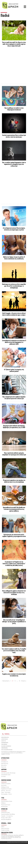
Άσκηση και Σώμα (5, 812)
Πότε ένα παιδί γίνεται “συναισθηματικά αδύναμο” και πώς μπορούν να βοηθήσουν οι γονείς (14, 621)
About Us (3, 740)
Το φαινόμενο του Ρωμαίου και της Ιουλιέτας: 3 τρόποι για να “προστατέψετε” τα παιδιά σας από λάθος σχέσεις (14, 563)
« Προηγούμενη (5, 681)
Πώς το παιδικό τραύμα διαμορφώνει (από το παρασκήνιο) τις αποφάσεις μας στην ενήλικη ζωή (14, 164)
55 (19, 681)
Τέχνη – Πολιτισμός (5, 792)
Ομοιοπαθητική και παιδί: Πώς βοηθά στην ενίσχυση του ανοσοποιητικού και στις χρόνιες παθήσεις (14, 509)
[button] (25, 7)
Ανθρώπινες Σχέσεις (6, 783)
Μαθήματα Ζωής (5, 787)
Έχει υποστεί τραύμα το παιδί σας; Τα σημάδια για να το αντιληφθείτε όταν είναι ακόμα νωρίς (14, 650)
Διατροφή (3, 769)
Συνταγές (3, 776)
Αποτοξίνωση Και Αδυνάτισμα (8, 773)
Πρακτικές (3, 767)
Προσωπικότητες (5, 828)
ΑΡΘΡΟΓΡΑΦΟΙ (4, 739)
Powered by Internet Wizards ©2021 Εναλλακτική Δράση (17, 842)
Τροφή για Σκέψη (5, 830)
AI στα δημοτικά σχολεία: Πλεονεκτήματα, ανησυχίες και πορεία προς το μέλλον (14, 229)
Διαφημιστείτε (4, 742)
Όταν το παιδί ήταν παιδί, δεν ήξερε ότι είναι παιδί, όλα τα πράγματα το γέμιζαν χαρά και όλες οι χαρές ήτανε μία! (14, 44)
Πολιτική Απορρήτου (6, 746)
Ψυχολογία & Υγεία (5, 804)
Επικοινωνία (4, 748)
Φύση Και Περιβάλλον (6, 819)
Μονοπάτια (4, 765)
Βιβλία (2, 826)
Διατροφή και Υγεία (5, 774)
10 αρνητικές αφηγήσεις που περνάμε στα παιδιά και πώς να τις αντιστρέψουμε (14, 481)
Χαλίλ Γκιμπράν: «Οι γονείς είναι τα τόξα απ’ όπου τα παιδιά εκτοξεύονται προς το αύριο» (14, 314)
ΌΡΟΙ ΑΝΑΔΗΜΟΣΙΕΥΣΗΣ (6, 749)
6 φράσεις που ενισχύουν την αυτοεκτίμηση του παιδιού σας (14, 675)
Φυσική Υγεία (4, 806)
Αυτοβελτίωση (5, 758)
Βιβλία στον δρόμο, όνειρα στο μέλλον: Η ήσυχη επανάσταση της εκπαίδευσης (14, 258)
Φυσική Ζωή (4, 809)
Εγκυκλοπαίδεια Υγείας (6, 801)
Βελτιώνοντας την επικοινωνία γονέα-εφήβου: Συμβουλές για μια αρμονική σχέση (14, 535)
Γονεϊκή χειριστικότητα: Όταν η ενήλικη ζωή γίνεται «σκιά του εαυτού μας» (14, 136)
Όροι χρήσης (4, 744)
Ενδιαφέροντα (4, 761)
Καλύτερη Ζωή (4, 763)
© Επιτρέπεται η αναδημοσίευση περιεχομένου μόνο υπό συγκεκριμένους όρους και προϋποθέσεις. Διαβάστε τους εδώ (13, 753)
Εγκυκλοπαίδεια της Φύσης (8, 814)
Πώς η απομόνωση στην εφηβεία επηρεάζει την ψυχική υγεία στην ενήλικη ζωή (14, 398)
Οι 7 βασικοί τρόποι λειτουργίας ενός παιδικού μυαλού (14, 370)
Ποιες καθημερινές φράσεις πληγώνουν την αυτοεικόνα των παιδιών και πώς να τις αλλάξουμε (14, 592)
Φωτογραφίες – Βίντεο (6, 794)
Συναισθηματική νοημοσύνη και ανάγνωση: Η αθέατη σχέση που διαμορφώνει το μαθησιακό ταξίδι (14, 342)
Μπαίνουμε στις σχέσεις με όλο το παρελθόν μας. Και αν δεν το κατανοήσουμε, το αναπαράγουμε (14, 286)
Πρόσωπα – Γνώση (6, 823)
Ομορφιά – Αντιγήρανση (7, 816)
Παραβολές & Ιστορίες (6, 788)
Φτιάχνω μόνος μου (6, 817)
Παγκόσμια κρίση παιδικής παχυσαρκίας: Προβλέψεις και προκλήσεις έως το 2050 (14, 426)
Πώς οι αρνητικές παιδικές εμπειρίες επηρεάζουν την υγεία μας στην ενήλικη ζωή (14, 454)
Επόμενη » (23, 681)
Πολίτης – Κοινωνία (5, 790)
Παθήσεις (3, 803)
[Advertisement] (14, 699)
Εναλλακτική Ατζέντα (7, 833)
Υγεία (2, 798)
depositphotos (5, 737)
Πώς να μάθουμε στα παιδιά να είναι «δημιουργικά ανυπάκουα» (14, 109)
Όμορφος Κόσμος (6, 780)
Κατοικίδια (3, 785)
